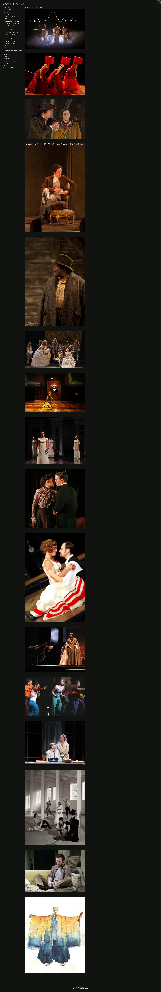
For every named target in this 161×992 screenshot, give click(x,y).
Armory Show (9, 30)
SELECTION (8, 10)
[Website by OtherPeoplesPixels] (157, 3)
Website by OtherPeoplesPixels (80, 988)
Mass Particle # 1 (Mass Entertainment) (13, 41)
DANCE (6, 52)
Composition (9, 48)
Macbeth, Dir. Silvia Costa (13, 16)
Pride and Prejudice (11, 32)
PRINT (6, 57)
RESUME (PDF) (8, 68)
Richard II (8, 39)
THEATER (7, 14)
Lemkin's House (10, 43)
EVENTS (7, 54)
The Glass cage (10, 34)
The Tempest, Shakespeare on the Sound (13, 50)
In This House (9, 25)
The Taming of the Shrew (13, 37)
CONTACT (6, 63)
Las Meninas (9, 28)
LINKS (5, 66)
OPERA (6, 12)
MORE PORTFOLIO (10, 61)
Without (8, 45)
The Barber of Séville (12, 21)
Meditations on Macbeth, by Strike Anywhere (13, 19)
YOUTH (7, 59)
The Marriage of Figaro (13, 23)
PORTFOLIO (7, 8)
